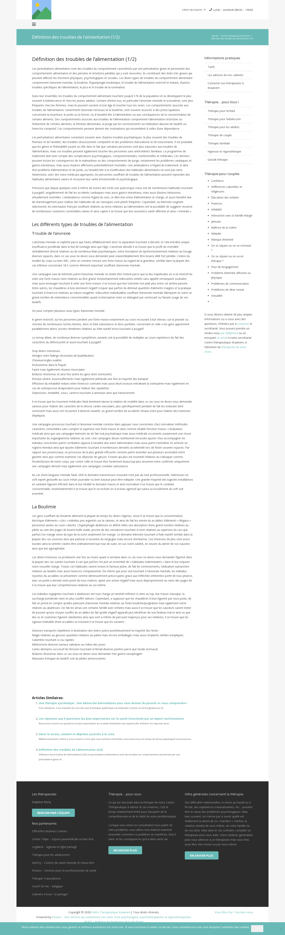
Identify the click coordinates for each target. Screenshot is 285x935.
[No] (280, 929)
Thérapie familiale (219, 143)
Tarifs (211, 67)
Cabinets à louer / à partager (50, 894)
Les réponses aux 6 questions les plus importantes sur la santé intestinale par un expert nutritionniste (111, 718)
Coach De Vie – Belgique (47, 886)
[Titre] (41, 9)
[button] (193, 9)
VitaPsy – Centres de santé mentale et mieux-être (63, 863)
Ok (257, 928)
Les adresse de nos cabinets (225, 75)
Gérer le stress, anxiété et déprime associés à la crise (76, 734)
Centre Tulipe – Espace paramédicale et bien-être (63, 839)
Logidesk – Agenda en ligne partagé (54, 847)
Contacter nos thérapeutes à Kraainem (226, 85)
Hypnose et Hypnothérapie (224, 151)
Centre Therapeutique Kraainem (111, 912)
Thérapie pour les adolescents (51, 855)
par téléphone (229, 333)
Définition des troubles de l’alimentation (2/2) (71, 749)
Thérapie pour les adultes (223, 127)
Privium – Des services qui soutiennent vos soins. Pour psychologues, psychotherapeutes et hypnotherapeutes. (122, 917)
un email (222, 338)
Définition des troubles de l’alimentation (73, 680)
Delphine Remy (41, 802)
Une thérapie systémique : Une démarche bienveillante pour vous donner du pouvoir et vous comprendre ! (113, 703)
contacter (243, 324)
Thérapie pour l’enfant (221, 111)
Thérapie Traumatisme (46, 878)
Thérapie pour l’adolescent (224, 119)
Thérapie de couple (220, 135)
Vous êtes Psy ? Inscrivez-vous (234, 912)
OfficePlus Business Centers (49, 831)
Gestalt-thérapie (218, 159)
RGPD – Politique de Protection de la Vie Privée (113, 922)
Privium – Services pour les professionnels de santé (64, 870)
